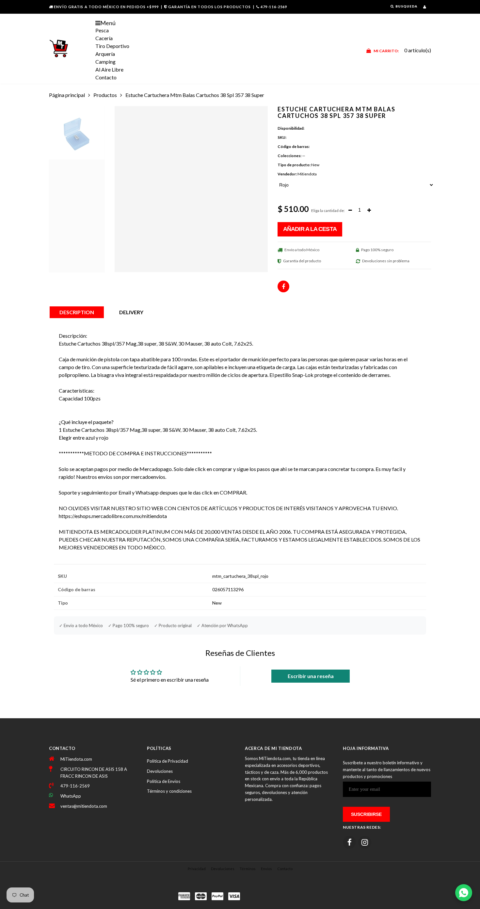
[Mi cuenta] (424, 7)
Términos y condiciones (169, 791)
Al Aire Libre (109, 69)
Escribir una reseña (311, 676)
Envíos (266, 869)
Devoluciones (160, 771)
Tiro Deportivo (112, 46)
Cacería (104, 38)
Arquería (105, 54)
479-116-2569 (274, 7)
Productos (105, 95)
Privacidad (197, 869)
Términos (248, 869)
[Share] (283, 286)
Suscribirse (366, 814)
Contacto (106, 77)
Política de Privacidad (167, 761)
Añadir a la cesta (310, 229)
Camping (105, 61)
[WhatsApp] (463, 892)
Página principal (67, 95)
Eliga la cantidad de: (328, 210)
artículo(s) (402, 50)
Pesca (102, 30)
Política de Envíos (163, 781)
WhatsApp (70, 796)
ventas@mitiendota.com (83, 806)
